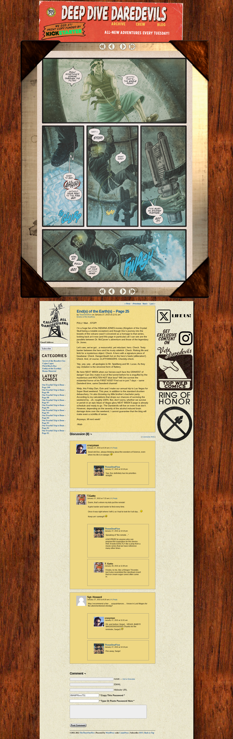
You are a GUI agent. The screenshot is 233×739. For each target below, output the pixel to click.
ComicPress (124, 733)
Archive (118, 25)
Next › (145, 304)
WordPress (110, 733)
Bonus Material (49, 371)
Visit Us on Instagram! (175, 313)
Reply (115, 448)
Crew (140, 25)
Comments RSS (148, 437)
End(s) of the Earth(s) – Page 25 (103, 311)
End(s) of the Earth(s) (51, 368)
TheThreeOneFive (87, 733)
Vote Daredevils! (175, 368)
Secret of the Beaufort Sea (53, 361)
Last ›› (152, 304)
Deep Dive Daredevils (114, 13)
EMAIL (117, 684)
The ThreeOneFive (52, 12)
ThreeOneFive (85, 315)
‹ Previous (136, 304)
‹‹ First (127, 304)
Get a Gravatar (129, 679)
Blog (162, 25)
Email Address (46, 342)
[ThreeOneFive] (99, 475)
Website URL (120, 689)
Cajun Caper (48, 363)
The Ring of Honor (175, 418)
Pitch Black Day (49, 366)
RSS (141, 733)
